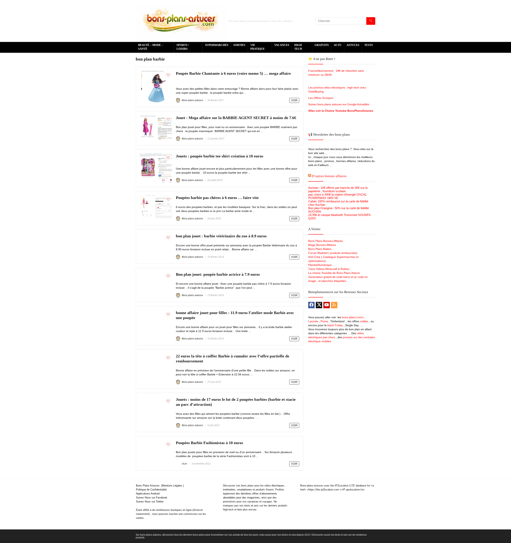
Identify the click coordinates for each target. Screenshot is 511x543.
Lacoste (313, 321)
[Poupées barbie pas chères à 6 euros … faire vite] (156, 197)
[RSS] (334, 305)
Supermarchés (216, 45)
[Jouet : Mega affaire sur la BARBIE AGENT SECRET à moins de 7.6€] (156, 117)
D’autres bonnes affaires (329, 176)
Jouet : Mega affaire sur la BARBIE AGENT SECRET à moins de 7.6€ (236, 118)
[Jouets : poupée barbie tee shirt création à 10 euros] (156, 155)
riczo (184, 463)
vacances (252, 501)
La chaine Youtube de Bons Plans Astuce (334, 272)
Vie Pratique (257, 47)
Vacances (281, 45)
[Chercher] (370, 21)
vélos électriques (274, 485)
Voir (294, 100)
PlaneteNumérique (320, 265)
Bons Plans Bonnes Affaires (325, 241)
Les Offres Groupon (321, 97)
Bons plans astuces (192, 100)
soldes (364, 321)
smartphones (244, 489)
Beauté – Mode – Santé (150, 47)
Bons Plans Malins (319, 249)
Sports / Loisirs (182, 47)
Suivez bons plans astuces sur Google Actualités (338, 104)
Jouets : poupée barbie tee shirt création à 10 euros (219, 156)
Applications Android (147, 493)
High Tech (298, 47)
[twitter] (319, 305)
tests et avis (251, 505)
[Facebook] (311, 305)
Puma (324, 321)
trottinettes (229, 489)
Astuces (353, 45)
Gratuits (322, 45)
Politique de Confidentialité (151, 489)
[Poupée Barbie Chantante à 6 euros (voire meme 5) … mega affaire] (156, 72)
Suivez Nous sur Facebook (151, 497)
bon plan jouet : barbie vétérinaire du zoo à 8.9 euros (221, 236)
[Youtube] (326, 305)
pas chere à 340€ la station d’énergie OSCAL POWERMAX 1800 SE (337, 196)
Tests (368, 45)
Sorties (239, 45)
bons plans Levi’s (353, 317)
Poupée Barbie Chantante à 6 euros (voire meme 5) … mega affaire (233, 73)
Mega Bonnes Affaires (322, 245)
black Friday (335, 325)
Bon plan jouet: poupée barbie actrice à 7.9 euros (218, 274)
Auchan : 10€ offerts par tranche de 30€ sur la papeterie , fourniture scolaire (337, 189)
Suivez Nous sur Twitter (149, 501)
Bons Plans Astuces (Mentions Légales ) (160, 485)
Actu (338, 45)
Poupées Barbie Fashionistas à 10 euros (209, 443)
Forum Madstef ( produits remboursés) (332, 253)
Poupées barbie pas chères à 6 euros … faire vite (217, 198)
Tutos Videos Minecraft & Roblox (328, 269)
